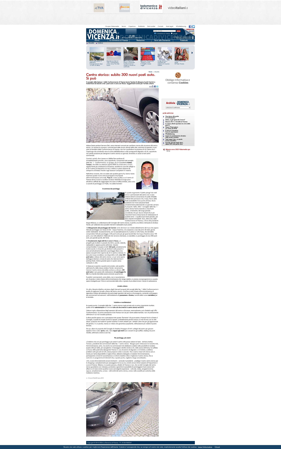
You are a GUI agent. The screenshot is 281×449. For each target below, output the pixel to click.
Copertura (132, 26)
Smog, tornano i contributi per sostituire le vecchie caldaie (163, 63)
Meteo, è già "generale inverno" (175, 120)
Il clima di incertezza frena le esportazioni (171, 131)
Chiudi (217, 447)
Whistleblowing (181, 26)
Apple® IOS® (177, 94)
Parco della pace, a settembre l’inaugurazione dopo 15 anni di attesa (96, 63)
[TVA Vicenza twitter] (193, 27)
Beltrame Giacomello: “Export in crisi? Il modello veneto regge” (147, 63)
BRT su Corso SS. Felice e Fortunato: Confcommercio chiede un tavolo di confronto (129, 64)
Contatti (160, 26)
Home (97, 40)
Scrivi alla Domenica (162, 40)
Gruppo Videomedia (112, 26)
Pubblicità (141, 26)
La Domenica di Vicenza (118, 40)
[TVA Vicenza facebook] (190, 27)
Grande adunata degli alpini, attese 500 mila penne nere (174, 143)
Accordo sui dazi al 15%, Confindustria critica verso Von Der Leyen (113, 63)
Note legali (169, 26)
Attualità (91, 43)
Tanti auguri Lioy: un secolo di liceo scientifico (173, 140)
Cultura (100, 43)
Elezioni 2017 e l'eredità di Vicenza (176, 122)
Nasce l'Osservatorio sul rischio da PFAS (171, 127)
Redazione (140, 40)
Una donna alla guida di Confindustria (172, 117)
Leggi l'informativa (205, 447)
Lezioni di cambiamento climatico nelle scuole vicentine (175, 136)
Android (165, 94)
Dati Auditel (151, 26)
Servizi (124, 26)
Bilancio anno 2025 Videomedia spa (178, 149)
